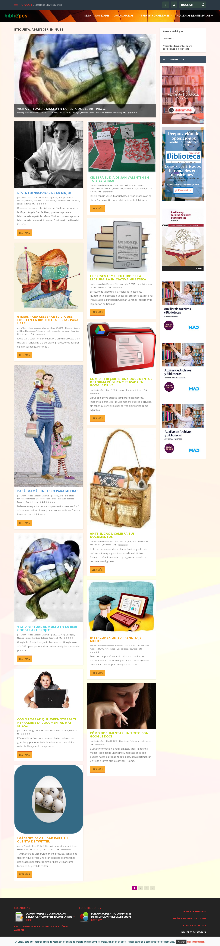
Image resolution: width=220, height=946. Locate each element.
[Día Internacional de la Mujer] (48, 154)
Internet (49, 846)
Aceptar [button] (181, 942)
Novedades (102, 16)
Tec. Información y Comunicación (40, 849)
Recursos (117, 112)
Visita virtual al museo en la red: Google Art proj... (61, 109)
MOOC (101, 649)
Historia (28, 200)
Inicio (87, 16)
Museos (84, 112)
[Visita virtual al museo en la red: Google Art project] (48, 577)
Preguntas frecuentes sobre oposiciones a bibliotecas (177, 47)
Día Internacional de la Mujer (44, 193)
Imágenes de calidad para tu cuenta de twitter (42, 840)
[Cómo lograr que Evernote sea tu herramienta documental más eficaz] (48, 692)
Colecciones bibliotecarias (101, 188)
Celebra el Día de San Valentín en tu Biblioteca (119, 179)
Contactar (168, 38)
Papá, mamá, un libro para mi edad (48, 491)
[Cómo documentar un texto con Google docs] (121, 706)
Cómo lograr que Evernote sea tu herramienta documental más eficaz (47, 722)
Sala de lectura (23, 204)
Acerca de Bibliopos (173, 31)
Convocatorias (123, 16)
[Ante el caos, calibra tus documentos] (121, 478)
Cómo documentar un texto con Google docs (119, 734)
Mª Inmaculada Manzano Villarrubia (42, 112)
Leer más (24, 232)
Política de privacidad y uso (189, 918)
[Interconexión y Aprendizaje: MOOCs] (121, 606)
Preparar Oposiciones (155, 16)
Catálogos (76, 112)
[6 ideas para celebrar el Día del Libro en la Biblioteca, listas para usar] (48, 277)
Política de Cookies (194, 925)
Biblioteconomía (43, 498)
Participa (96, 919)
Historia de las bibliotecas (44, 200)
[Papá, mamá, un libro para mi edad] (48, 426)
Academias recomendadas (193, 16)
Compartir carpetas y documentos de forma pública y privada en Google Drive (121, 382)
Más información (196, 941)
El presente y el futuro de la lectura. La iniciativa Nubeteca (118, 277)
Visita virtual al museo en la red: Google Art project (47, 628)
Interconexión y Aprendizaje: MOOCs (116, 639)
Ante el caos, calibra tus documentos (112, 535)
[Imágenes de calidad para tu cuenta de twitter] (48, 799)
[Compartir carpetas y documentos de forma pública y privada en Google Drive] (121, 348)
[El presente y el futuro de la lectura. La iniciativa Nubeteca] (121, 245)
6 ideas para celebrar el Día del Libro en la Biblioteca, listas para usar (48, 320)
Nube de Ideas (106, 112)
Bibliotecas (30, 498)
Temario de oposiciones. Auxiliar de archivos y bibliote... (64, 4)
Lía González (26, 730)
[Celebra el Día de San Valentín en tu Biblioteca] (121, 147)
